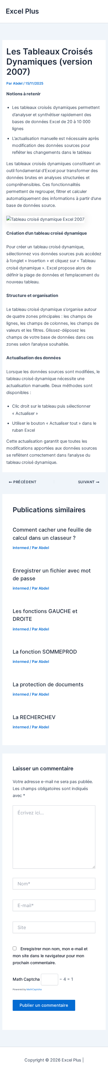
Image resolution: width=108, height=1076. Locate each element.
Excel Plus (22, 11)
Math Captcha (26, 979)
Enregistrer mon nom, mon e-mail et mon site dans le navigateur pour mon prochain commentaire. (50, 955)
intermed (21, 548)
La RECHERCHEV (34, 717)
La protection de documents (48, 684)
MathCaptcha (34, 989)
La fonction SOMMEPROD (45, 651)
